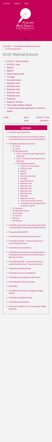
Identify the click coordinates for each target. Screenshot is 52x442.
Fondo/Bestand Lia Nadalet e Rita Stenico (25, 277)
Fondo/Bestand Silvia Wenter (20, 268)
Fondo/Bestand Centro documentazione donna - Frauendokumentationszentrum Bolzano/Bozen (27, 138)
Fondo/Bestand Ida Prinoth (19, 302)
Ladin (26, 3)
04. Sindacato (18, 208)
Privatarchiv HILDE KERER (18, 232)
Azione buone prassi (15, 73)
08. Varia (16, 218)
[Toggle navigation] (26, 38)
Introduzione (17, 220)
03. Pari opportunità (13, 48)
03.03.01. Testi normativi (17, 61)
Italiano (17, 3)
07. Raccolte (17, 215)
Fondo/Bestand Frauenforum (20, 247)
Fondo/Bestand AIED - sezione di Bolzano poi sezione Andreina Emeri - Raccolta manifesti (26, 262)
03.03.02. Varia (13, 64)
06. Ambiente (18, 213)
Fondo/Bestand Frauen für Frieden (22, 281)
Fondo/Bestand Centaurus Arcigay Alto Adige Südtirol (26, 292)
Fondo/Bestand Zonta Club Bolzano (22, 273)
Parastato (11, 98)
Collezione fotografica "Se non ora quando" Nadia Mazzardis (27, 307)
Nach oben (26, 119)
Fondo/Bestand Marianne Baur (20, 297)
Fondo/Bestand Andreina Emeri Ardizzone (25, 236)
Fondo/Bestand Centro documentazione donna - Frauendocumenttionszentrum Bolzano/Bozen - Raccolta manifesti (27, 255)
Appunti (10, 67)
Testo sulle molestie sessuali (19, 105)
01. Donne (16, 146)
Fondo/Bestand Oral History (19, 132)
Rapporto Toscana (15, 101)
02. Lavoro (16, 148)
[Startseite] (25, 19)
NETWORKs (13, 286)
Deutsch (6, 3)
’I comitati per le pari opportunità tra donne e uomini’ (26, 109)
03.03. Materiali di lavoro (25, 163)
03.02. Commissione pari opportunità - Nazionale (31, 159)
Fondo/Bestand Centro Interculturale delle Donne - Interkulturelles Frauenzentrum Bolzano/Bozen (27, 226)
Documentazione (14, 80)
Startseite (7, 46)
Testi (5, 117)
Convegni (11, 76)
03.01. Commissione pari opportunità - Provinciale (31, 154)
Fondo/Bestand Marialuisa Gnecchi (27, 46)
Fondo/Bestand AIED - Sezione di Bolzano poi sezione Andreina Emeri (26, 242)
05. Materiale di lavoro (21, 210)
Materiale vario (13, 83)
